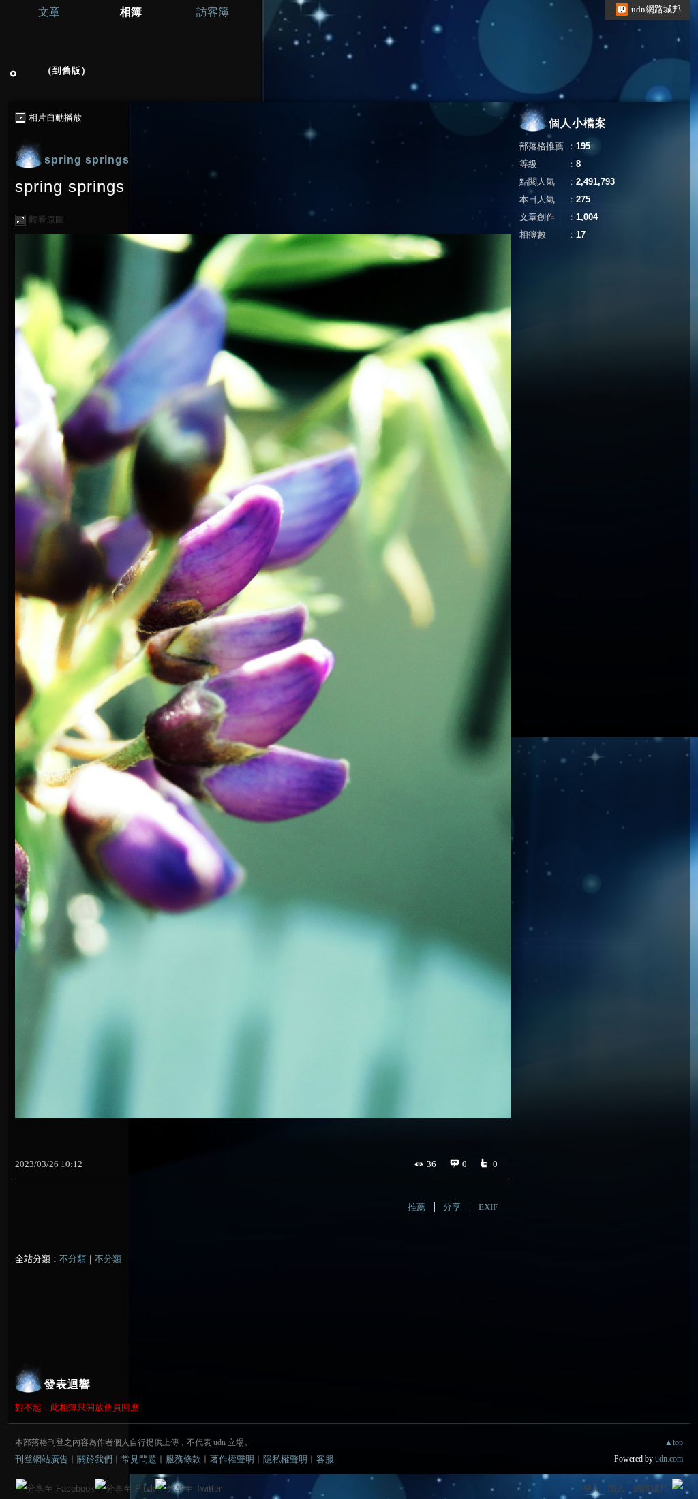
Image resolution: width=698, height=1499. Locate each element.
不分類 (72, 1259)
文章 (49, 12)
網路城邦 (650, 1488)
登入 (592, 1488)
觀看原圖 (46, 220)
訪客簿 (212, 12)
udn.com (669, 1459)
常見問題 (139, 1459)
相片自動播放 (55, 117)
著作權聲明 (232, 1459)
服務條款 (183, 1459)
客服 (325, 1459)
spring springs (87, 160)
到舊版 (66, 70)
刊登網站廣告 (41, 1459)
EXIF (488, 1207)
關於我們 (94, 1459)
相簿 (131, 12)
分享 (452, 1207)
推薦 (416, 1207)
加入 (616, 1488)
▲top (674, 1442)
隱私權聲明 (285, 1459)
